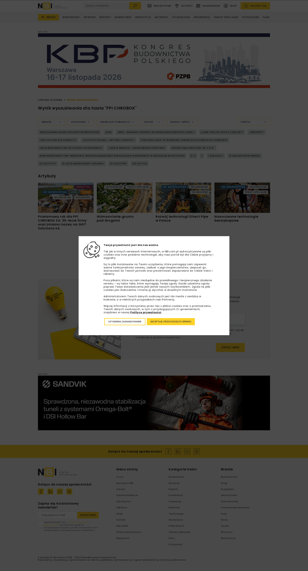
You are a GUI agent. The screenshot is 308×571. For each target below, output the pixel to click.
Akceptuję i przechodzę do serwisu (170, 321)
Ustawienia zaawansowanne (124, 321)
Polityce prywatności (145, 312)
